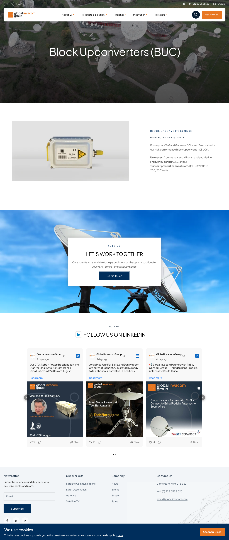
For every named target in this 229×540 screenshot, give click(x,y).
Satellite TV (72, 501)
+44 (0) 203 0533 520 (169, 491)
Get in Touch (114, 275)
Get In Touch (211, 14)
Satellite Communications (81, 483)
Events (115, 489)
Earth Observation (76, 489)
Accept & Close (212, 531)
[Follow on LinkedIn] (18, 4)
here (120, 535)
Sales (114, 501)
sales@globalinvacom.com (172, 499)
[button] (27, 397)
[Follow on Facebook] (5, 4)
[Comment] (38, 442)
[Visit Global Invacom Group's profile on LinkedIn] (33, 356)
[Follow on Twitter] (12, 4)
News (114, 483)
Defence (71, 495)
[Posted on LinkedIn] (78, 356)
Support (116, 495)
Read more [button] (36, 377)
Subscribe (17, 508)
